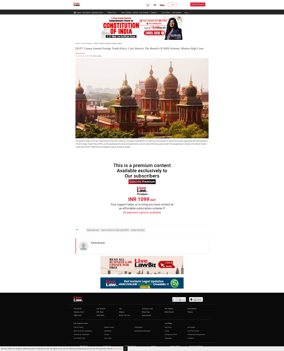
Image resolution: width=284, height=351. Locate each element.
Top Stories (86, 12)
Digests (153, 12)
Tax (120, 308)
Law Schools (143, 12)
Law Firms (166, 12)
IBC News (100, 312)
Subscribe (142, 181)
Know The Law (124, 315)
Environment (191, 308)
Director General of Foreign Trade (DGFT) (115, 230)
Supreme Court (97, 12)
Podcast (190, 312)
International (146, 315)
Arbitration (100, 315)
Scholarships (138, 327)
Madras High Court (93, 230)
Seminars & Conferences (81, 334)
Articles (135, 12)
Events (167, 331)
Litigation (190, 338)
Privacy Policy (118, 349)
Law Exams (107, 338)
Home (77, 43)
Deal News (168, 327)
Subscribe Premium (197, 4)
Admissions (107, 331)
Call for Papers (78, 327)
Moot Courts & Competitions (83, 331)
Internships (168, 338)
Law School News (79, 338)
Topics (79, 12)
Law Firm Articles (193, 331)
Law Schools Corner (81, 323)
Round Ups (146, 312)
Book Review (169, 312)
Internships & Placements (142, 331)
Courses (106, 334)
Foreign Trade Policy (138, 230)
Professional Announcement (196, 334)
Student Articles (109, 327)
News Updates (126, 12)
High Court (112, 12)
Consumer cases (147, 308)
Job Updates (176, 12)
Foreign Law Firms (171, 334)
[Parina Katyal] (83, 246)
